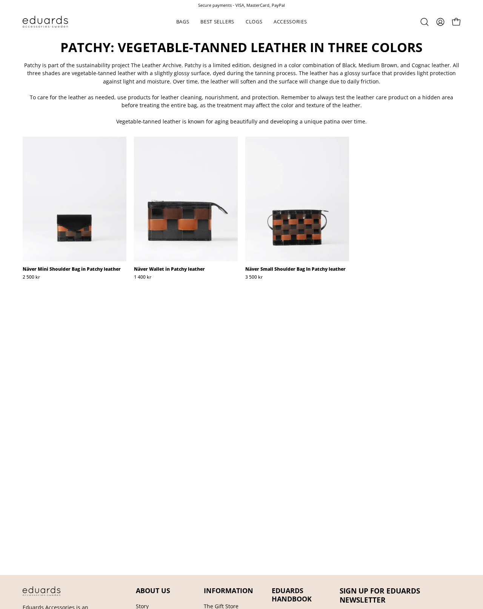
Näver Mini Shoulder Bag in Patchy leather (72, 269)
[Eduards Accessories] (45, 22)
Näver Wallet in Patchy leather (169, 269)
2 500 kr (31, 277)
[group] (241, 5)
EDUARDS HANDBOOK (292, 594)
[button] (183, 21)
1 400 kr (142, 277)
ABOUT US (153, 590)
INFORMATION (228, 590)
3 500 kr (254, 277)
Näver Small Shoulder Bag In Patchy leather (295, 269)
